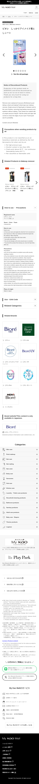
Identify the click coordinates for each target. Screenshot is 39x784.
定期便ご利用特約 (7, 758)
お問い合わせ (5, 750)
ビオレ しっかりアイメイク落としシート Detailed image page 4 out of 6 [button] (21, 71)
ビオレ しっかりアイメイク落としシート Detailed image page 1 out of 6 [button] (14, 71)
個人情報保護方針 (7, 761)
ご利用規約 (5, 754)
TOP (3, 16)
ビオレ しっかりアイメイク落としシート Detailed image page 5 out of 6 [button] (23, 71)
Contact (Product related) (10, 640)
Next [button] (35, 55)
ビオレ (9, 16)
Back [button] (3, 55)
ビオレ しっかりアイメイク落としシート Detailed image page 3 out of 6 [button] (18, 71)
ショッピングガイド (7, 743)
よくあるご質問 (6, 747)
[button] (36, 182)
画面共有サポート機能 (8, 772)
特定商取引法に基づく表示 (9, 768)
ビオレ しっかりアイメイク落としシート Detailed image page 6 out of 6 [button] (25, 71)
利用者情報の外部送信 (8, 765)
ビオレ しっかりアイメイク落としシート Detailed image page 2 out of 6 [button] (16, 71)
